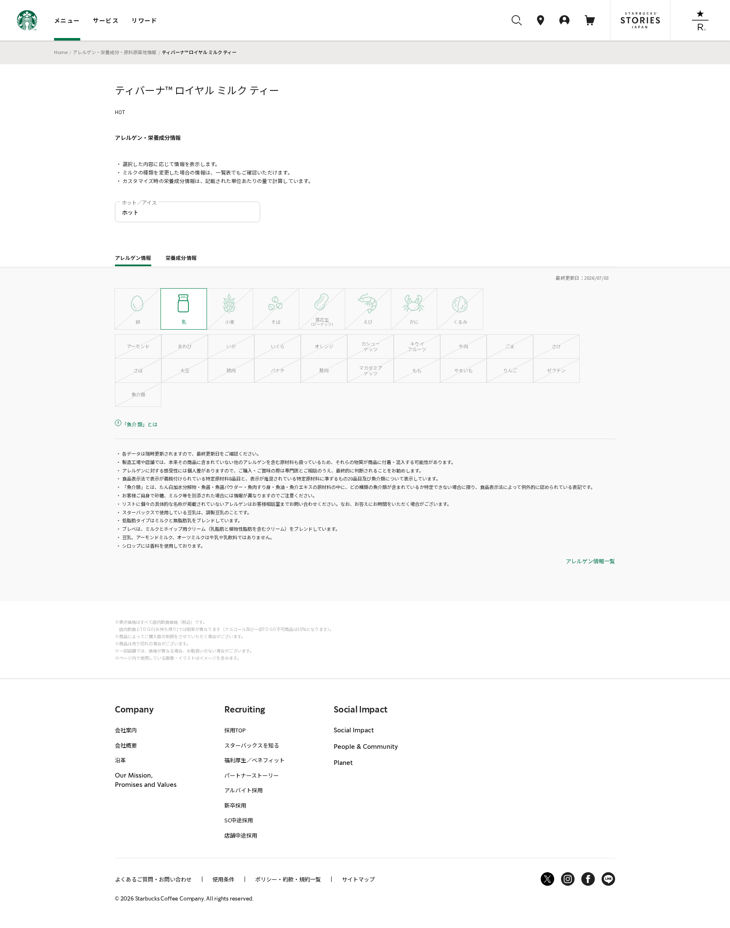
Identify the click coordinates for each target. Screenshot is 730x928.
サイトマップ (358, 879)
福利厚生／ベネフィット (254, 760)
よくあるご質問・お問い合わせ (153, 879)
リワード (144, 20)
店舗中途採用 (240, 835)
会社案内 (126, 730)
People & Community (366, 747)
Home (61, 52)
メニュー (67, 20)
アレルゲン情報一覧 (590, 561)
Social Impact (354, 731)
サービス (106, 20)
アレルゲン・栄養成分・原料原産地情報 (114, 52)
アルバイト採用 (243, 790)
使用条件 (223, 879)
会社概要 (126, 745)
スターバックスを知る (251, 745)
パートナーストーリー (251, 775)
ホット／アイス (139, 202)
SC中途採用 (238, 820)
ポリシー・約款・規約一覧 (288, 879)
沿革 (120, 760)
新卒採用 (235, 805)
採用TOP (235, 730)
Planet (343, 763)
